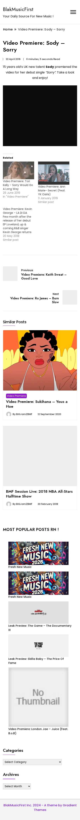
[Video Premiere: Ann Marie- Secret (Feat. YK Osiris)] (53, 173)
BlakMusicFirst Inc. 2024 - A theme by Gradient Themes (40, 807)
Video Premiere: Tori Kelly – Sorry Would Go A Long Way (18, 185)
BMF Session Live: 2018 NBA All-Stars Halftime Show (39, 494)
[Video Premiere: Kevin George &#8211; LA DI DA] (20, 224)
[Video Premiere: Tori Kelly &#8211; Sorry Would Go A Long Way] (18, 170)
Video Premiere (16, 395)
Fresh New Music (20, 567)
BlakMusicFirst (18, 9)
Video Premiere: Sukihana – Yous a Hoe (37, 404)
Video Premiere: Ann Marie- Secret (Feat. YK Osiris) (51, 190)
